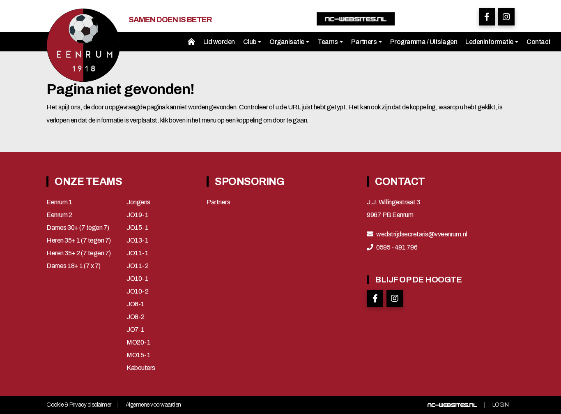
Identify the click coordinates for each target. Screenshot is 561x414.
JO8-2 (135, 317)
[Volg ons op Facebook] (487, 16)
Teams (328, 41)
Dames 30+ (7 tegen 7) (77, 227)
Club (250, 41)
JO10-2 (137, 291)
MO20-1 (138, 342)
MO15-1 (138, 355)
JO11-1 (137, 253)
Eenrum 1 (59, 202)
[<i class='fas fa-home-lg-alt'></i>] (191, 41)
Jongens (138, 202)
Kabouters (140, 368)
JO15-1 (137, 227)
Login (500, 405)
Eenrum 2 (59, 215)
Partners (364, 41)
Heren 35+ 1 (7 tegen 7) (78, 240)
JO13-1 (137, 240)
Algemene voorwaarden (153, 405)
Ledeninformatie (489, 41)
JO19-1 (137, 215)
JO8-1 (135, 304)
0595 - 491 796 (396, 247)
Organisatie (287, 41)
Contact (539, 41)
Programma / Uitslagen (424, 41)
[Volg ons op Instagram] (506, 16)
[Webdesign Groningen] (452, 405)
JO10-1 (137, 278)
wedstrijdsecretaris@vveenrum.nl (421, 234)
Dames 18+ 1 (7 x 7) (73, 266)
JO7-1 (135, 329)
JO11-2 (137, 266)
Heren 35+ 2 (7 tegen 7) (78, 253)
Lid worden (219, 41)
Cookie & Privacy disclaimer (78, 405)
